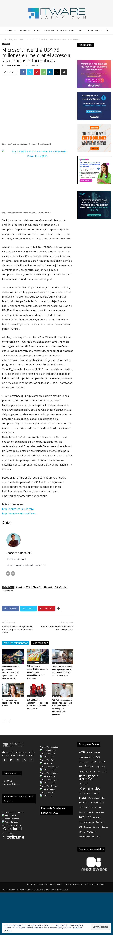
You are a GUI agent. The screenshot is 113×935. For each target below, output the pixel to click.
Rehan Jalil (97, 817)
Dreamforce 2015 (23, 587)
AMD (82, 752)
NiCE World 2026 (86, 807)
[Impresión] (64, 72)
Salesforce (100, 822)
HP (94, 771)
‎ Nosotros (7, 780)
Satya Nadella (60, 587)
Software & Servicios (65, 30)
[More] (58, 608)
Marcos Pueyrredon (96, 798)
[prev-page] (4, 720)
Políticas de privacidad (94, 884)
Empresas (37, 30)
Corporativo (24, 30)
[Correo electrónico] (8, 573)
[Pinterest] (37, 72)
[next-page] (8, 720)
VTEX (98, 837)
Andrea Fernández (86, 757)
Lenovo (82, 797)
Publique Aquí (56, 884)
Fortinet (89, 766)
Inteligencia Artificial (89, 777)
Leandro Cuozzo (93, 793)
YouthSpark (8, 590)
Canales (81, 30)
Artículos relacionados (16, 643)
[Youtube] (31, 760)
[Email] (57, 72)
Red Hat (85, 816)
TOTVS (82, 832)
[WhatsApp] (43, 72)
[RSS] (18, 760)
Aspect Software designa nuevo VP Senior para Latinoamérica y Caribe (17, 629)
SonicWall (96, 827)
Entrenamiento (8, 663)
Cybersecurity (9, 30)
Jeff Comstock (83, 784)
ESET (81, 766)
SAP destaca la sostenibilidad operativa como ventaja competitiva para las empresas (37, 672)
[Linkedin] (50, 72)
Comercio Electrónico (35, 696)
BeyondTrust (84, 762)
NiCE (102, 802)
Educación (37, 587)
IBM (98, 771)
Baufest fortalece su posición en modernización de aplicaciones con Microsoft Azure (11, 673)
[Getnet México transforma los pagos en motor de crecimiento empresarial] (37, 690)
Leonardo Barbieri (13, 65)
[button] (107, 30)
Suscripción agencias (73, 884)
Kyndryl (82, 793)
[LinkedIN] (13, 573)
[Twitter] (30, 72)
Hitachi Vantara (85, 771)
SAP (80, 827)
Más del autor (40, 643)
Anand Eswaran (93, 752)
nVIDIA (98, 807)
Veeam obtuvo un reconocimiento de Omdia (10, 703)
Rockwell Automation (86, 822)
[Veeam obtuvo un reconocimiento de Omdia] (13, 690)
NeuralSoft (94, 803)
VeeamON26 (84, 836)
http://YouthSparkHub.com (18, 509)
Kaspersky (89, 788)
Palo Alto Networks (96, 812)
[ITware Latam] (56, 13)
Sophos (105, 827)
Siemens (87, 827)
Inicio (4, 39)
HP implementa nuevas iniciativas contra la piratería (57, 628)
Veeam (91, 831)
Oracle (82, 812)
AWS (98, 757)
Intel (104, 771)
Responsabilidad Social (36, 662)
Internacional (93, 30)
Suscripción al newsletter (37, 884)
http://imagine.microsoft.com (19, 513)
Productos (49, 30)
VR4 (93, 837)
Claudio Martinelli (98, 762)
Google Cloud (100, 767)
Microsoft (48, 587)
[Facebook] (23, 72)
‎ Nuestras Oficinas (11, 784)
